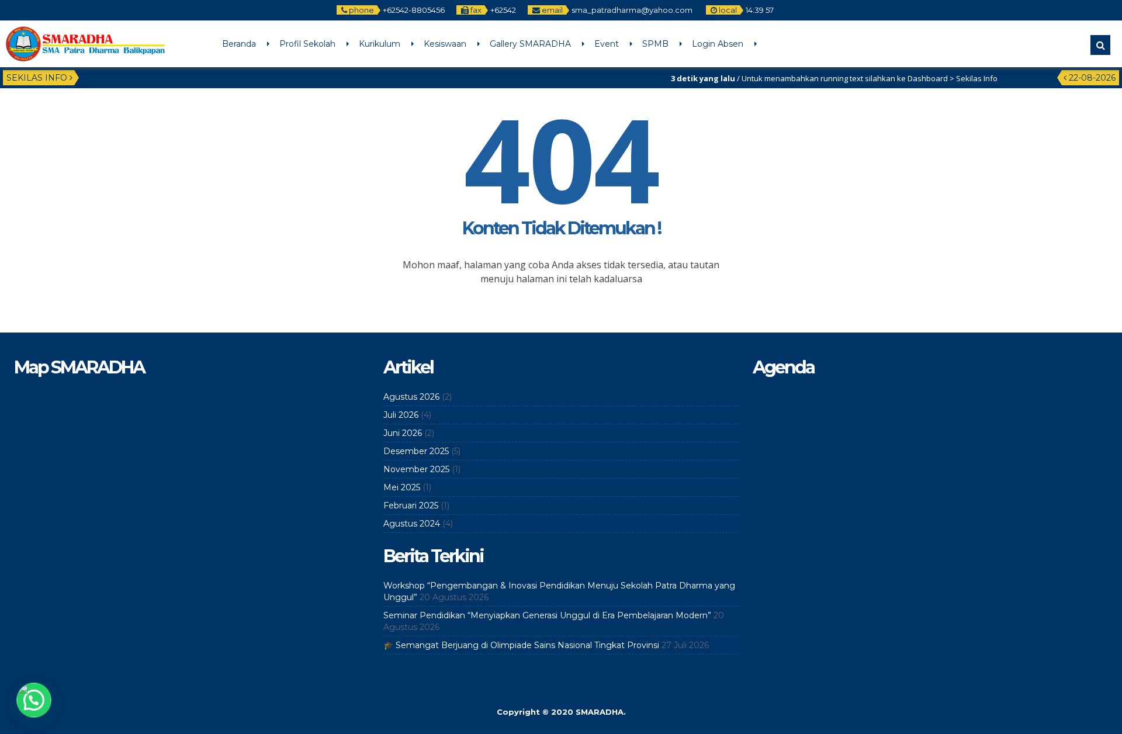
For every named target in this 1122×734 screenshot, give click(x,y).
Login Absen (717, 44)
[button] (33, 700)
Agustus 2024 (411, 523)
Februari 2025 (410, 505)
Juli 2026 (400, 415)
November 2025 (416, 469)
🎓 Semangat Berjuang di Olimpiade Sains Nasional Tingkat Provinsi (521, 645)
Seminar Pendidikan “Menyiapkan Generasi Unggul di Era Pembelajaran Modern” (547, 615)
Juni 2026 (402, 433)
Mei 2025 (401, 487)
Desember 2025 (416, 451)
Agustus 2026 (411, 397)
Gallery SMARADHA (530, 44)
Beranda (239, 44)
